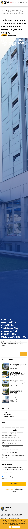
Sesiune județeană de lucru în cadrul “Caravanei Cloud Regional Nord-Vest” (12, 446)
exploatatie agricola (16, 433)
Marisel (13, 438)
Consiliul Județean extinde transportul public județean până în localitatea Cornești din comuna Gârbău (17, 382)
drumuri (10, 433)
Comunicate (7, 414)
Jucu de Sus (13, 435)
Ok (10, 526)
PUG (4, 443)
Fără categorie (8, 416)
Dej (15, 432)
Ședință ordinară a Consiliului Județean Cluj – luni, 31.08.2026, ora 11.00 (17, 399)
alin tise (6, 427)
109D (3, 427)
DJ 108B (21, 432)
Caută (23, 354)
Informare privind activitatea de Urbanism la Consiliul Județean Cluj (18, 365)
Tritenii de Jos (9, 452)
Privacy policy (16, 526)
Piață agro (12, 440)
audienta (13, 427)
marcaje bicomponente (6, 438)
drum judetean (5, 433)
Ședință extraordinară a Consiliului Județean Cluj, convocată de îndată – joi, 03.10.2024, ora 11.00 (14, 343)
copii (8, 432)
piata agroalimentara (6, 440)
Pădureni (9, 443)
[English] (11, 2)
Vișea (13, 455)
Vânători (16, 455)
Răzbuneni (14, 443)
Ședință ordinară (21, 455)
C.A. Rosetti (22, 427)
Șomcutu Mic (4, 457)
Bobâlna (17, 427)
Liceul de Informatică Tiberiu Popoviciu (9, 437)
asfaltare (9, 427)
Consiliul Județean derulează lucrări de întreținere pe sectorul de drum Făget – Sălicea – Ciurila (17, 390)
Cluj (15, 429)
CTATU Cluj (12, 432)
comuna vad (4, 432)
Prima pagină (5, 10)
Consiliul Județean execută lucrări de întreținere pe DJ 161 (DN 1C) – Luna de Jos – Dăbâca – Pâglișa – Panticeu (17, 374)
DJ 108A (18, 432)
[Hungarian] (13, 2)
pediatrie (16, 438)
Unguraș (6, 455)
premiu (16, 440)
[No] (26, 523)
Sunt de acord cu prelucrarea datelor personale (12, 477)
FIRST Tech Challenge (6, 435)
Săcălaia (16, 449)
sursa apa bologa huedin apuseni (8, 449)
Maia (18, 437)
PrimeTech (20, 440)
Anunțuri (12, 10)
